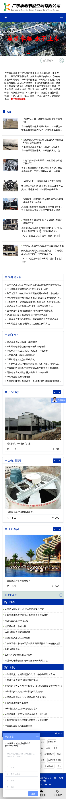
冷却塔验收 (49, 766)
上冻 (48, 748)
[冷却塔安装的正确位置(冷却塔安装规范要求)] (10, 123)
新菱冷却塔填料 (12, 649)
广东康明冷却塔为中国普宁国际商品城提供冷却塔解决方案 (32, 643)
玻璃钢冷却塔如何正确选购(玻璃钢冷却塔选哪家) (30, 310)
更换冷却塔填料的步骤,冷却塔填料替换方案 (27, 372)
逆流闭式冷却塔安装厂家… (19, 443)
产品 (41, 748)
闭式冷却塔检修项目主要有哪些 (22, 342)
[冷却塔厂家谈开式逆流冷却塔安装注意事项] (10, 250)
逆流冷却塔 (34, 235)
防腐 (43, 741)
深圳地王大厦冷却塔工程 (16, 620)
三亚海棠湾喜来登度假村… (19, 580)
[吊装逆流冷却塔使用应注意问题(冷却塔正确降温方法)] (10, 224)
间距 (56, 235)
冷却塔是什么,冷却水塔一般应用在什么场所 (27, 350)
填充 (59, 766)
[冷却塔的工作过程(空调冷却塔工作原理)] (10, 185)
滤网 (44, 235)
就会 (43, 760)
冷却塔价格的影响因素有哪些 (21, 355)
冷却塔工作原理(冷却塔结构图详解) (21, 680)
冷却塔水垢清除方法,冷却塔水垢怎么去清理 (25, 697)
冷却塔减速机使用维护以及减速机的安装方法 (28, 323)
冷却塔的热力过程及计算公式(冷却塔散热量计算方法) (30, 674)
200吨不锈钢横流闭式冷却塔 (18, 654)
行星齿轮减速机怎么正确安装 (21, 359)
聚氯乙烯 (52, 741)
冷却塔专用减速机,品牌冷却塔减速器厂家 (24, 609)
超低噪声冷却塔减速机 (15, 626)
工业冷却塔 (49, 754)
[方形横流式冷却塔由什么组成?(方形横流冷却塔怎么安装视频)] (10, 144)
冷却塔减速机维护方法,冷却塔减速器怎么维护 (26, 615)
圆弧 (55, 748)
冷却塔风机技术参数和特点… (21, 512)
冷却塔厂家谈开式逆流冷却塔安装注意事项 (43, 245)
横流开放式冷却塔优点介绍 (17, 637)
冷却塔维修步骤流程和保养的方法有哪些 (26, 346)
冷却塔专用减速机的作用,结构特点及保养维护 (26, 720)
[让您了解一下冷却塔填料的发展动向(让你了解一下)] (10, 164)
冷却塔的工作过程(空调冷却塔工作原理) (42, 181)
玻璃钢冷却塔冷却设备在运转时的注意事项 (27, 315)
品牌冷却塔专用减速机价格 (17, 632)
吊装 (50, 235)
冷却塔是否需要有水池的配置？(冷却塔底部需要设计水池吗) (33, 685)
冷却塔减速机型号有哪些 (18, 376)
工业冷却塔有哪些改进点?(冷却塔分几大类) (27, 289)
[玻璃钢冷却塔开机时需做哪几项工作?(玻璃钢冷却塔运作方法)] (10, 203)
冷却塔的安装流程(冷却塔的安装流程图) (24, 691)
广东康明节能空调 (33, 7)
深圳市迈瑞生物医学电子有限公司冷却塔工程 (26, 660)
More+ (58, 733)
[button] (28, 53)
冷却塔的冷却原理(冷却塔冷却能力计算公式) (26, 714)
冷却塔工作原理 (54, 760)
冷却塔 (45, 258)
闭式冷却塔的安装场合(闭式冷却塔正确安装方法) (30, 306)
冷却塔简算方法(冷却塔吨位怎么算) (21, 708)
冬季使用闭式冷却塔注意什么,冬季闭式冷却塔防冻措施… (34, 381)
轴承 (59, 754)
